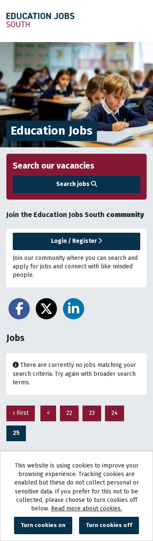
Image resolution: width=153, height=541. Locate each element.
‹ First (20, 413)
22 (66, 413)
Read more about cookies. (86, 508)
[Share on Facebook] (19, 308)
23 (88, 413)
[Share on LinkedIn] (73, 308)
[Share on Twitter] (46, 308)
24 (111, 413)
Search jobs (73, 184)
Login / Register (74, 241)
